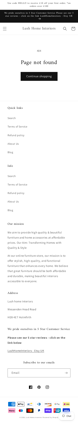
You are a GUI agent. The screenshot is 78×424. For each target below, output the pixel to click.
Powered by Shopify (51, 417)
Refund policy (16, 135)
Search (12, 118)
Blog (10, 152)
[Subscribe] (66, 372)
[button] (5, 29)
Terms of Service (17, 126)
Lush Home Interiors (34, 417)
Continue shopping (39, 76)
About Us (13, 143)
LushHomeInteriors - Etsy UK (26, 350)
